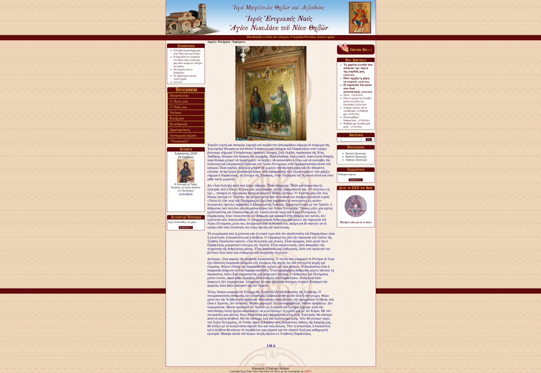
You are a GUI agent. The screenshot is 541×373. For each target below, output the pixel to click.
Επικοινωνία (258, 368)
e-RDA (307, 371)
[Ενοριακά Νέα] (356, 53)
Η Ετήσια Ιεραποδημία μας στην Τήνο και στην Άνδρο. (187, 52)
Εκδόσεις (284, 368)
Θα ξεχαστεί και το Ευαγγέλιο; (183, 71)
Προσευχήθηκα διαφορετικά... (356, 119)
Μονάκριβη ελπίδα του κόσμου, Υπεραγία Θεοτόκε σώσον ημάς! (281, 37)
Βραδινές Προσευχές (356, 156)
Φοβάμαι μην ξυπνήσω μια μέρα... (356, 125)
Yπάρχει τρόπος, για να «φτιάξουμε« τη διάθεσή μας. (355, 110)
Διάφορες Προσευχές (356, 159)
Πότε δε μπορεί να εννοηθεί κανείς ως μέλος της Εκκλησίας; (357, 101)
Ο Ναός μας (272, 368)
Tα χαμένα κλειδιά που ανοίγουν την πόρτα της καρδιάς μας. (357, 69)
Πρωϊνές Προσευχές (356, 153)
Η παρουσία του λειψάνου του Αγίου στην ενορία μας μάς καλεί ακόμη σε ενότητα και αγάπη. (188, 61)
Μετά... (353, 95)
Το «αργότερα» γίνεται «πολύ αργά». (185, 77)
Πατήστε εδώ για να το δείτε (356, 222)
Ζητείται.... (179, 82)
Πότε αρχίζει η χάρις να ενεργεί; (356, 80)
